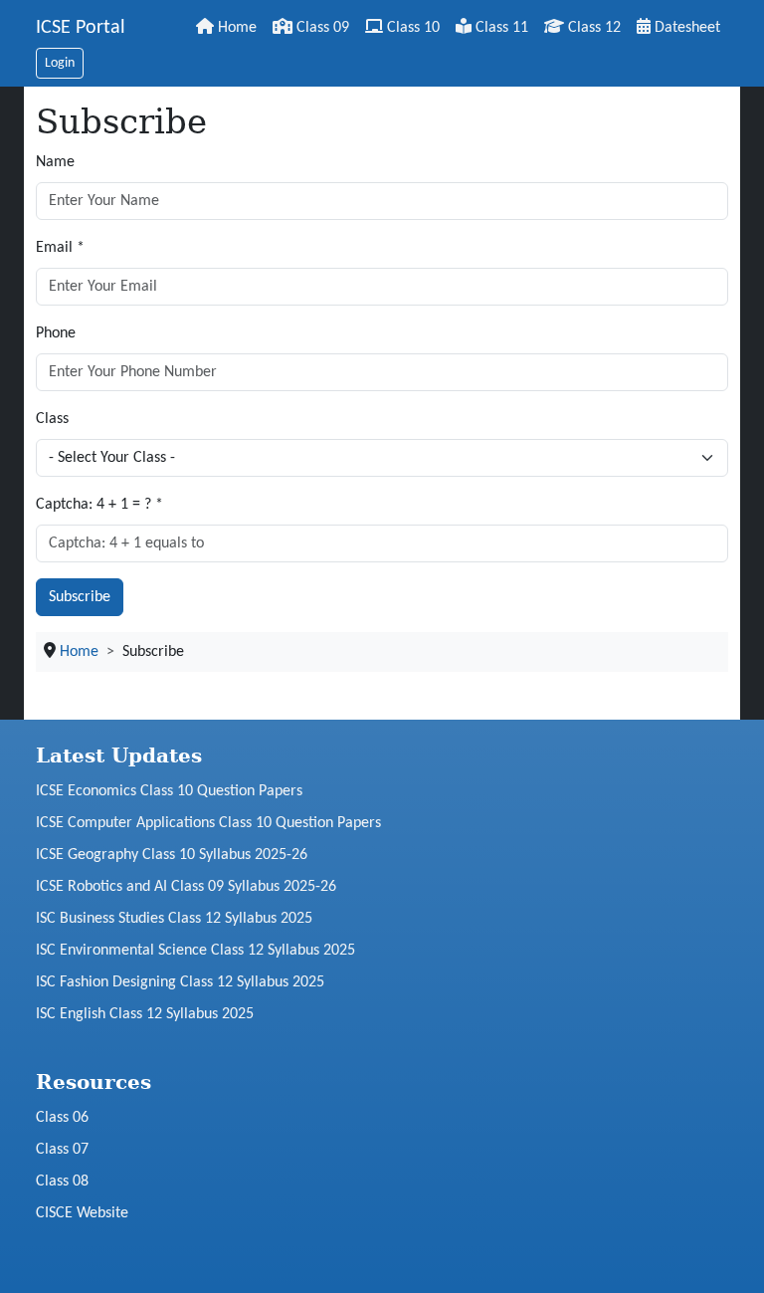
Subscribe (79, 597)
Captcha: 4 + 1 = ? (99, 505)
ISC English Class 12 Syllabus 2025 (145, 1014)
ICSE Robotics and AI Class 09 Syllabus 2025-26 (186, 887)
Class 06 (62, 1118)
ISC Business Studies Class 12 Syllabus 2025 (174, 919)
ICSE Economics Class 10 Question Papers (169, 791)
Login (60, 63)
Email (60, 248)
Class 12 (592, 28)
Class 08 (62, 1181)
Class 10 (411, 28)
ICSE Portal (80, 28)
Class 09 (320, 28)
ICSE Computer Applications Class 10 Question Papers (208, 823)
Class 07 (62, 1150)
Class (52, 419)
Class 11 (500, 28)
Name (55, 162)
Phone (56, 333)
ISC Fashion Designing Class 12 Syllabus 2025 (180, 982)
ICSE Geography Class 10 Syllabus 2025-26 (171, 855)
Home (235, 28)
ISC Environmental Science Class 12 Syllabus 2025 (195, 951)
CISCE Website (82, 1213)
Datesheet (685, 28)
